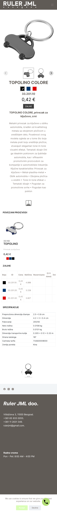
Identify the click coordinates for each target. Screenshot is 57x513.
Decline (35, 508)
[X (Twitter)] (9, 389)
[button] (28, 73)
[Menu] (52, 5)
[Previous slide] (6, 73)
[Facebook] (4, 389)
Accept (22, 508)
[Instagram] (13, 389)
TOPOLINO (10, 243)
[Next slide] (51, 73)
